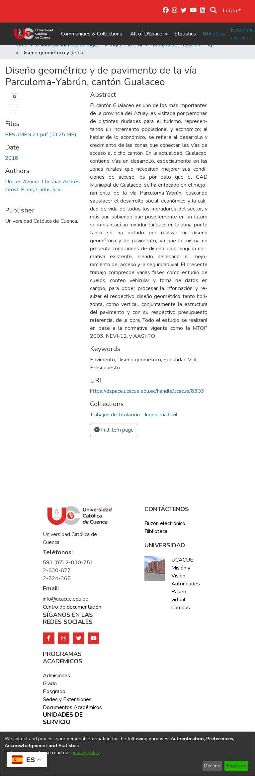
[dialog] (127, 754)
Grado (50, 683)
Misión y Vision (180, 571)
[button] (213, 11)
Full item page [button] (117, 430)
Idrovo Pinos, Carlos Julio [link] (33, 189)
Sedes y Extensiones (67, 699)
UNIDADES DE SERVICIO (63, 718)
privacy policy (85, 752)
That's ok (236, 766)
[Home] (33, 33)
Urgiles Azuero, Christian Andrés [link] (42, 181)
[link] (40, 134)
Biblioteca (214, 33)
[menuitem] (148, 34)
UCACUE (182, 560)
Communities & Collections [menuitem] (91, 33)
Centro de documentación (72, 607)
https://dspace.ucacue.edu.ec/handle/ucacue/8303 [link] (147, 391)
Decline (212, 766)
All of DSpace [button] (146, 33)
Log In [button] (230, 10)
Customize (15, 766)
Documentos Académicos (72, 707)
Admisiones (56, 675)
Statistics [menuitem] (185, 33)
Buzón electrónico (164, 523)
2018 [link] (11, 158)
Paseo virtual (178, 595)
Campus (180, 607)
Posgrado (54, 691)
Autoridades (185, 583)
